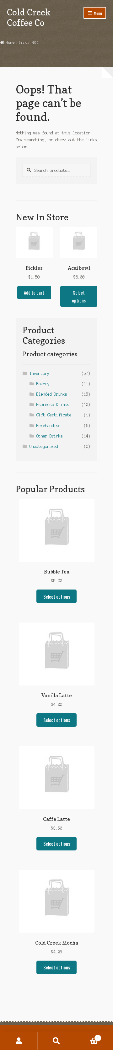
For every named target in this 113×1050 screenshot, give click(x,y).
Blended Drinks (51, 394)
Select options (79, 296)
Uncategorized (44, 446)
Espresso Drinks (52, 405)
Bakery (43, 384)
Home (10, 42)
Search (56, 1041)
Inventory (39, 373)
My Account (19, 1041)
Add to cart (34, 292)
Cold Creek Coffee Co (29, 17)
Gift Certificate (54, 415)
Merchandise (48, 426)
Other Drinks (49, 436)
